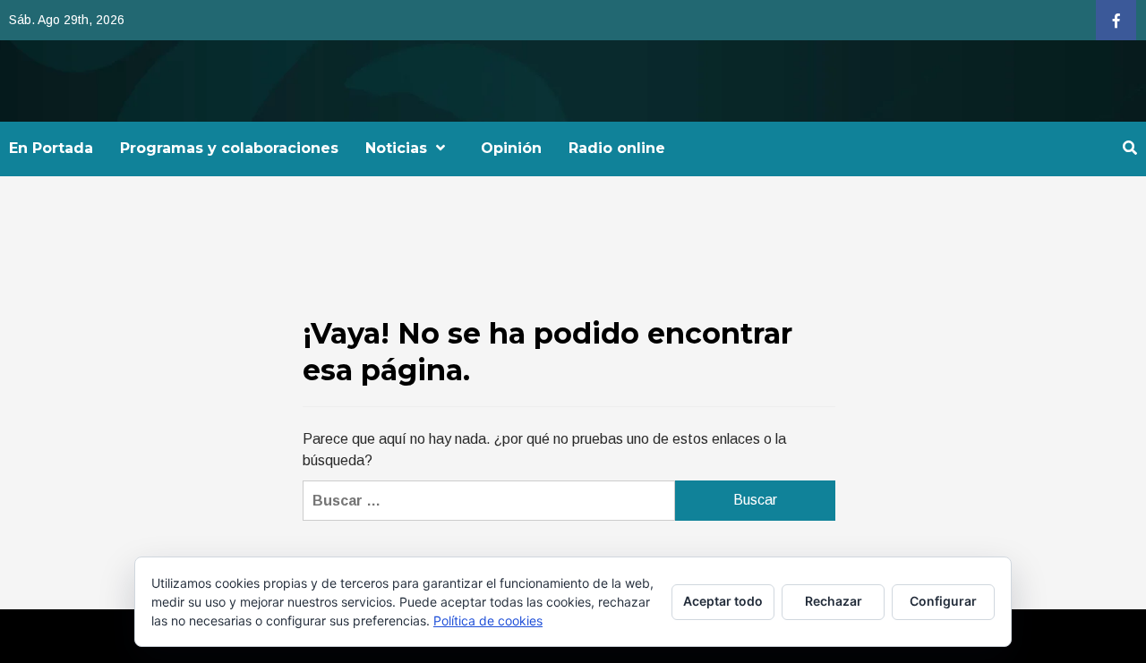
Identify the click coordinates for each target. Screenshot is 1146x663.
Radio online (617, 148)
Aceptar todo (723, 600)
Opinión (511, 148)
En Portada (51, 148)
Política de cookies (488, 620)
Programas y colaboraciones (229, 148)
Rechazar (833, 600)
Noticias (396, 148)
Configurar (943, 600)
